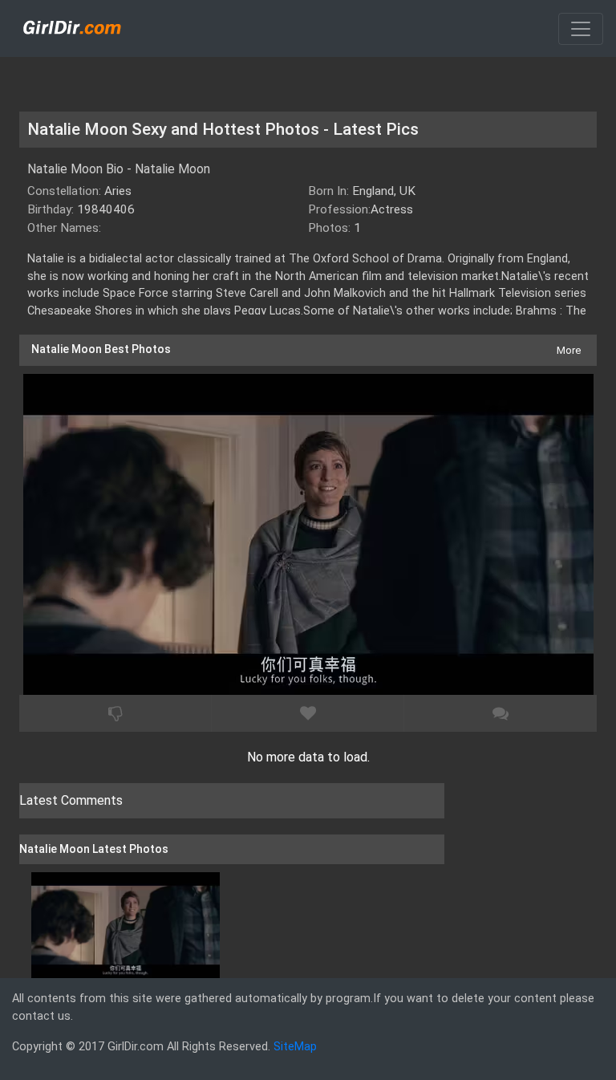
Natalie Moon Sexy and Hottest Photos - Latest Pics (223, 129)
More (569, 350)
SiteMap (295, 1047)
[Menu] (580, 29)
